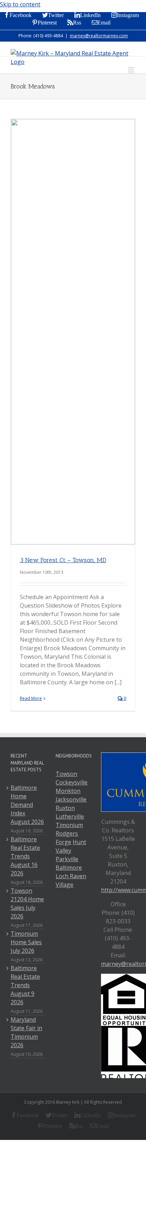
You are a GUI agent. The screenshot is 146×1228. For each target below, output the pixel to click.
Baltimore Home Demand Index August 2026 (27, 805)
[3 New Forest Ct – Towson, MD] (73, 331)
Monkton (68, 791)
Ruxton (65, 808)
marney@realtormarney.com (99, 36)
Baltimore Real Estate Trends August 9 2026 (25, 985)
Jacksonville (71, 799)
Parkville (67, 859)
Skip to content (20, 4)
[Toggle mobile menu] (131, 70)
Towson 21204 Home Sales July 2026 (27, 903)
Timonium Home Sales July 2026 (26, 942)
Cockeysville (72, 782)
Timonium (69, 825)
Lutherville (70, 816)
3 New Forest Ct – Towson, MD (63, 560)
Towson (66, 774)
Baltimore (69, 867)
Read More (31, 698)
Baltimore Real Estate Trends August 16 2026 (25, 856)
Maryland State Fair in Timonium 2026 (26, 1032)
